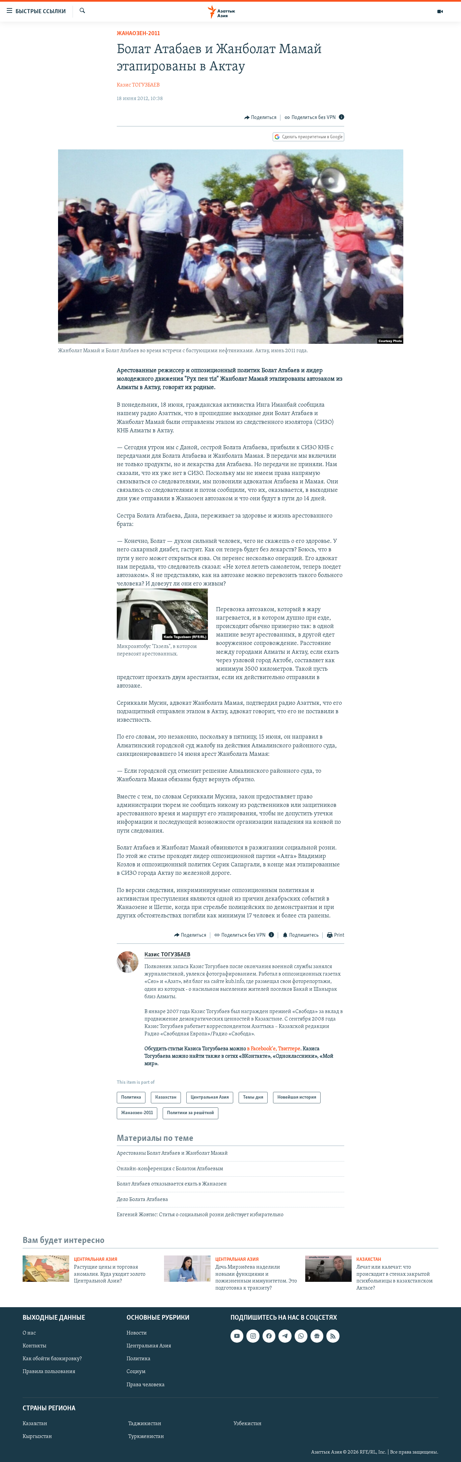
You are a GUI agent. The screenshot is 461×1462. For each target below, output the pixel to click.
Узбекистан (248, 1424)
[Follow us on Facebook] (269, 1335)
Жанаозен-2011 (138, 34)
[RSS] (332, 1335)
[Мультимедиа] (440, 11)
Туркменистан (146, 1436)
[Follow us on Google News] (316, 1335)
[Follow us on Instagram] (252, 1335)
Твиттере (289, 1049)
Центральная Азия (95, 1259)
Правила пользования (49, 1371)
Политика (139, 1359)
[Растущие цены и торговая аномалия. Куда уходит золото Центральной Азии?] (46, 1268)
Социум (136, 1371)
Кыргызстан (37, 1436)
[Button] (260, 117)
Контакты (34, 1346)
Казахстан (368, 1259)
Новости (137, 1333)
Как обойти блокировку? (52, 1359)
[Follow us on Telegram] (284, 1335)
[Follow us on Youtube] (237, 1335)
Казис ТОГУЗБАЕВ (138, 85)
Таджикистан (144, 1424)
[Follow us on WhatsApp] (301, 1335)
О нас (29, 1333)
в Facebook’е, (262, 1049)
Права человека (146, 1385)
